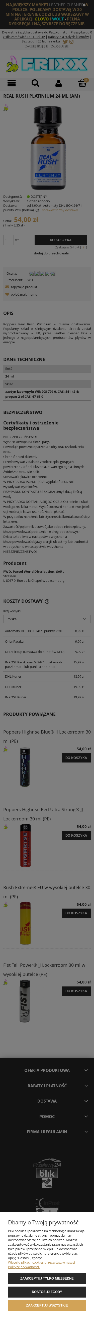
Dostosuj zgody (47, 1292)
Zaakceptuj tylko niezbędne (47, 1278)
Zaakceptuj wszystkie (47, 1305)
